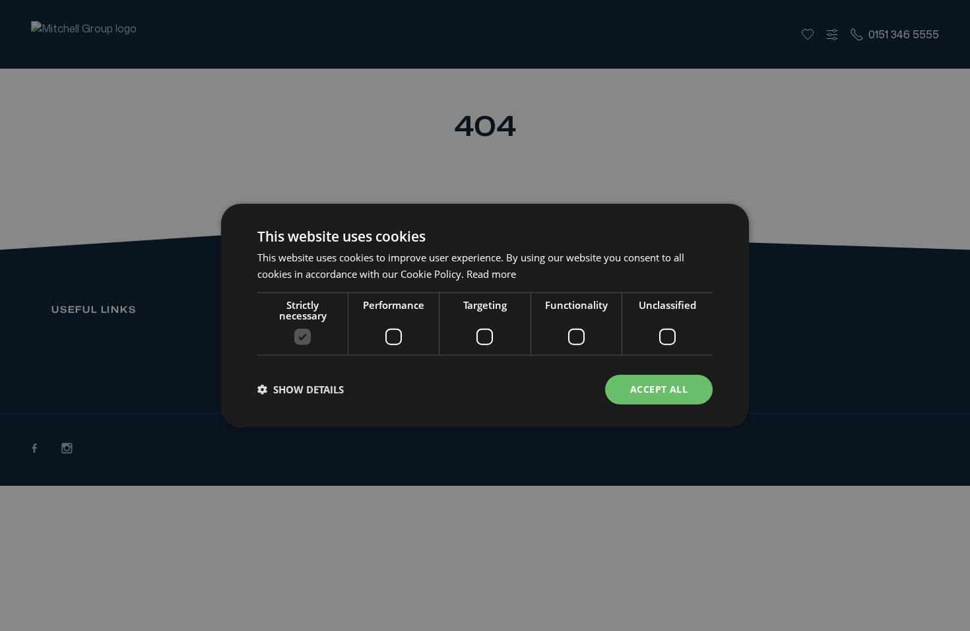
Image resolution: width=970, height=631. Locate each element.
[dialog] (485, 316)
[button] (300, 389)
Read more (491, 274)
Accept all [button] (659, 389)
